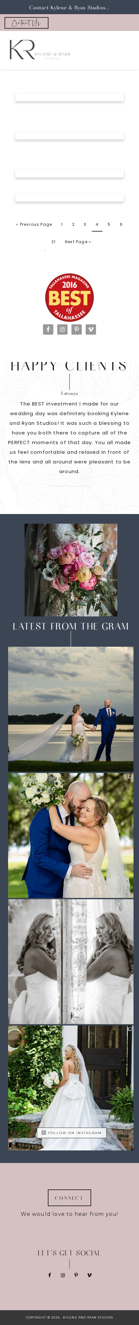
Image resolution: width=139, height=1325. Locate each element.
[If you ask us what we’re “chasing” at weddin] (71, 709)
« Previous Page (34, 224)
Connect (69, 1198)
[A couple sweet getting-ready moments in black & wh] (71, 961)
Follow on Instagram (75, 1133)
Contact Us (26, 22)
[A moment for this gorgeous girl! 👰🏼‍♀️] (71, 1087)
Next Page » (78, 241)
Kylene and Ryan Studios (63, 50)
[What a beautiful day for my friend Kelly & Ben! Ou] (71, 835)
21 (53, 241)
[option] (69, 437)
